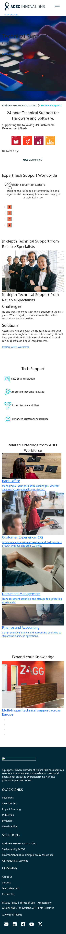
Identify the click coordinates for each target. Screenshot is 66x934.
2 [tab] (9, 213)
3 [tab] (9, 219)
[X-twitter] (40, 924)
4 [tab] (9, 225)
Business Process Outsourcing (19, 105)
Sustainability (9, 826)
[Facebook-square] (23, 924)
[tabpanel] (33, 192)
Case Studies (9, 803)
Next (11, 147)
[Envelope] (6, 924)
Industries (8, 814)
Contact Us (11, 14)
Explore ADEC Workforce (15, 347)
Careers (6, 882)
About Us (7, 876)
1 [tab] (9, 206)
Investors (7, 820)
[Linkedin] (14, 924)
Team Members (11, 888)
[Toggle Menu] (57, 6)
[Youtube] (31, 924)
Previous (11, 134)
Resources (8, 797)
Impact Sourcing (11, 809)
